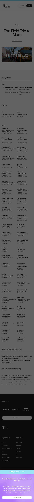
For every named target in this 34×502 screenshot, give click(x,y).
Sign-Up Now (17, 497)
